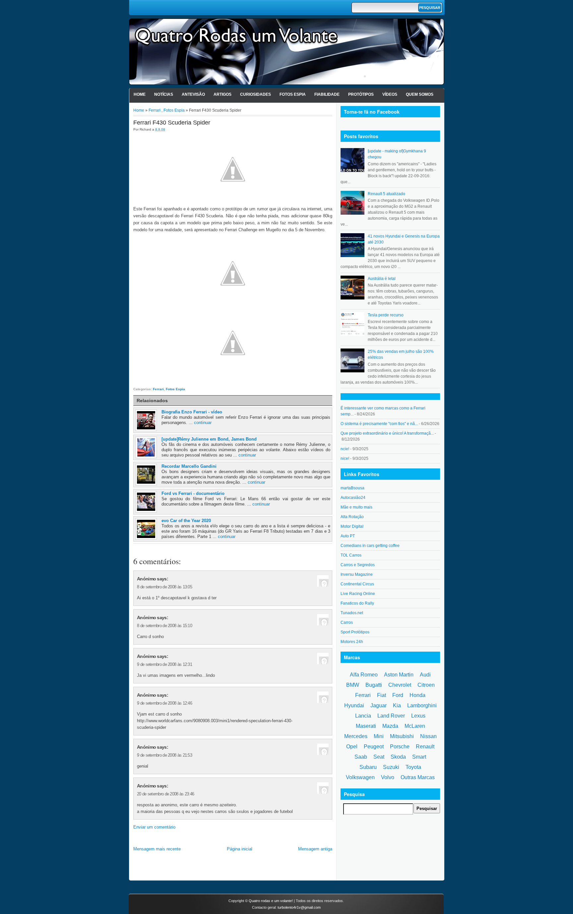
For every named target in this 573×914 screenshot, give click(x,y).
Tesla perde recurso (386, 315)
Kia (397, 705)
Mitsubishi (401, 736)
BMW (353, 685)
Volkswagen (360, 777)
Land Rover (391, 716)
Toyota (413, 767)
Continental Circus (357, 584)
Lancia (363, 716)
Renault (425, 746)
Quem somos (419, 94)
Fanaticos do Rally (357, 603)
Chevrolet (400, 685)
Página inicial (239, 848)
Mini (378, 736)
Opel (352, 746)
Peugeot (373, 746)
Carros (347, 622)
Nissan (428, 736)
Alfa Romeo (363, 674)
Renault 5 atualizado (386, 193)
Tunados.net (352, 613)
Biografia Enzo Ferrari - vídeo (191, 411)
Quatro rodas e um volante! (271, 901)
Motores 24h (352, 641)
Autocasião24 (353, 497)
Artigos (222, 94)
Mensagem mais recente (157, 848)
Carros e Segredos (358, 565)
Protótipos (361, 94)
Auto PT (348, 536)
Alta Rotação (352, 516)
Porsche (399, 746)
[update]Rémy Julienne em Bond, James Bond (209, 439)
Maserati (366, 726)
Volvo (387, 777)
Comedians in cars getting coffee (370, 545)
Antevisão (193, 94)
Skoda (398, 757)
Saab (361, 757)
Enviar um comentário (154, 827)
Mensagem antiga (315, 848)
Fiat (381, 695)
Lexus (418, 716)
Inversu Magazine (357, 574)
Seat (379, 757)
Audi (425, 674)
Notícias (163, 94)
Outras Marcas (417, 777)
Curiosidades (255, 94)
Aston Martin (398, 674)
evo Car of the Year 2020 (186, 520)
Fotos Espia (293, 94)
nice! (345, 458)
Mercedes (356, 736)
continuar (203, 422)
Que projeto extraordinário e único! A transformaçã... (387, 433)
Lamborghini (422, 705)
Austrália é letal (382, 278)
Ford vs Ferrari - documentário (192, 493)
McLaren (415, 726)
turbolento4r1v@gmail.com (299, 907)
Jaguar (378, 705)
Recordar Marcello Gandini (189, 466)
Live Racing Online (358, 593)
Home (140, 94)
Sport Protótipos (355, 632)
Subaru (368, 767)
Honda (417, 695)
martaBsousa (352, 488)
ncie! (345, 449)
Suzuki (391, 767)
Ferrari (154, 110)
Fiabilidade (327, 94)
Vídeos (389, 94)
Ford (398, 695)
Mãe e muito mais (356, 507)
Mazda (390, 726)
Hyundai (354, 705)
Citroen (426, 685)
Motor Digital (352, 526)
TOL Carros (351, 555)
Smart (419, 757)
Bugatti (374, 685)
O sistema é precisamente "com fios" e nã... (379, 423)
